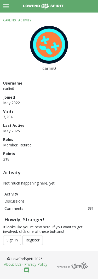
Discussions (49, 201)
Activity (11, 194)
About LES (12, 264)
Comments (49, 208)
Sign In (12, 240)
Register (32, 240)
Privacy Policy (35, 264)
